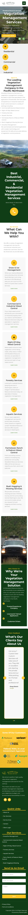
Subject (4, 883)
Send (14, 896)
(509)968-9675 (8, 35)
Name (4, 871)
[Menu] (24, 3)
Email (3, 877)
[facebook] (19, 38)
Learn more (14, 288)
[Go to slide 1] (13, 720)
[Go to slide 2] (14, 720)
